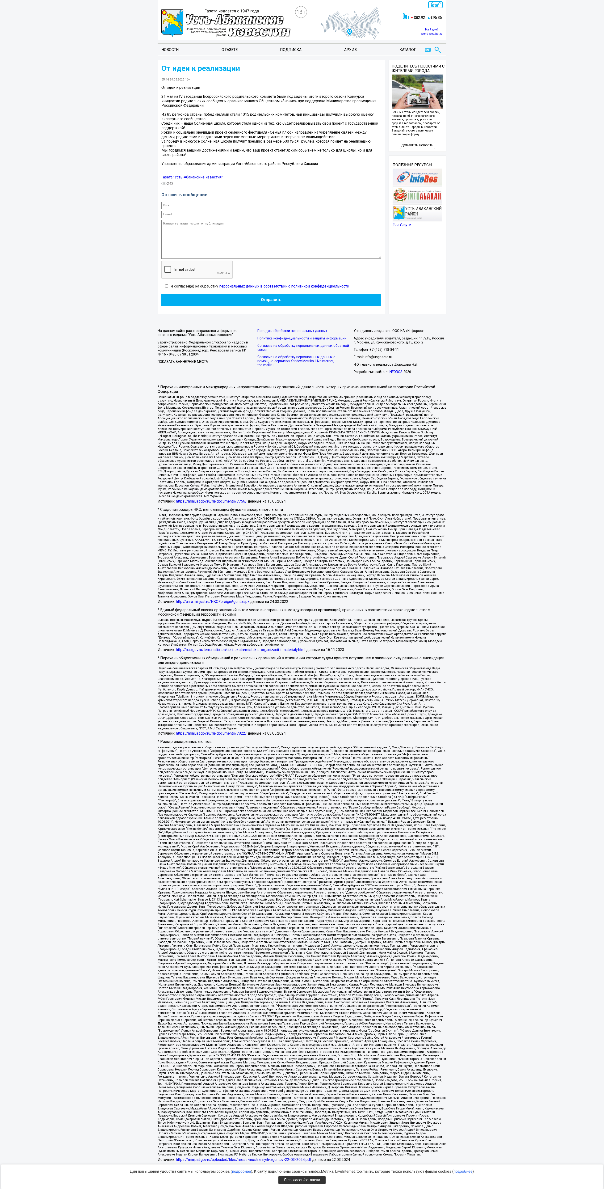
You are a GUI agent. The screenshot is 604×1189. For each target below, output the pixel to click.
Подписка (291, 49)
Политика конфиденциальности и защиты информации (301, 338)
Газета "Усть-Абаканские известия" (192, 177)
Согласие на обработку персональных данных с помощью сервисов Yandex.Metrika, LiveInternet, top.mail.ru (296, 361)
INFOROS (396, 372)
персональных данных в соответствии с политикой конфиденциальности (284, 286)
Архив (350, 49)
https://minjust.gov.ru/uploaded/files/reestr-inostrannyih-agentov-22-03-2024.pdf (243, 1159)
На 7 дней (432, 29)
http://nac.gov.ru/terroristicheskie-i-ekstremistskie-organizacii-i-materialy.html (240, 649)
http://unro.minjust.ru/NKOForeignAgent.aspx (212, 601)
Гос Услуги (402, 224)
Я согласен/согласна (302, 1180)
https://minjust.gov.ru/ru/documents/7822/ (211, 733)
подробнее (241, 1171)
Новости (170, 49)
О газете (230, 49)
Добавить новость (417, 145)
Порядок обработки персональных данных (292, 331)
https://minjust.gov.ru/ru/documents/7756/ (211, 501)
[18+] (226, 23)
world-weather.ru (432, 33)
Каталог (407, 49)
